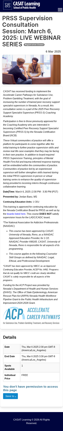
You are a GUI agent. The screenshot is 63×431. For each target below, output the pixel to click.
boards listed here (15, 214)
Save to (10, 396)
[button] (60, 10)
